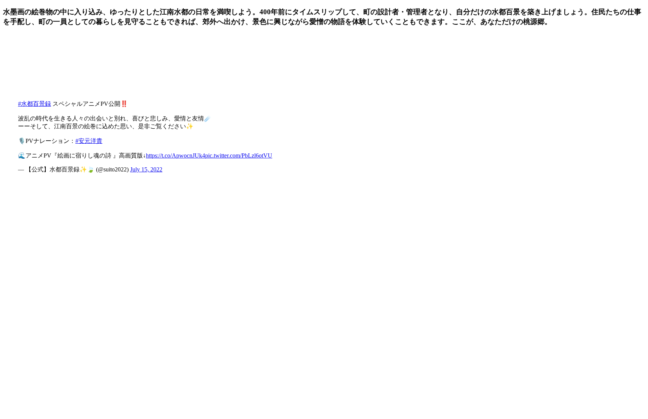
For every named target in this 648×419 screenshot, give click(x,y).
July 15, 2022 (146, 169)
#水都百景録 (34, 104)
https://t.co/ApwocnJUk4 (175, 155)
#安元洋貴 (88, 141)
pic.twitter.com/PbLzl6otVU (238, 155)
